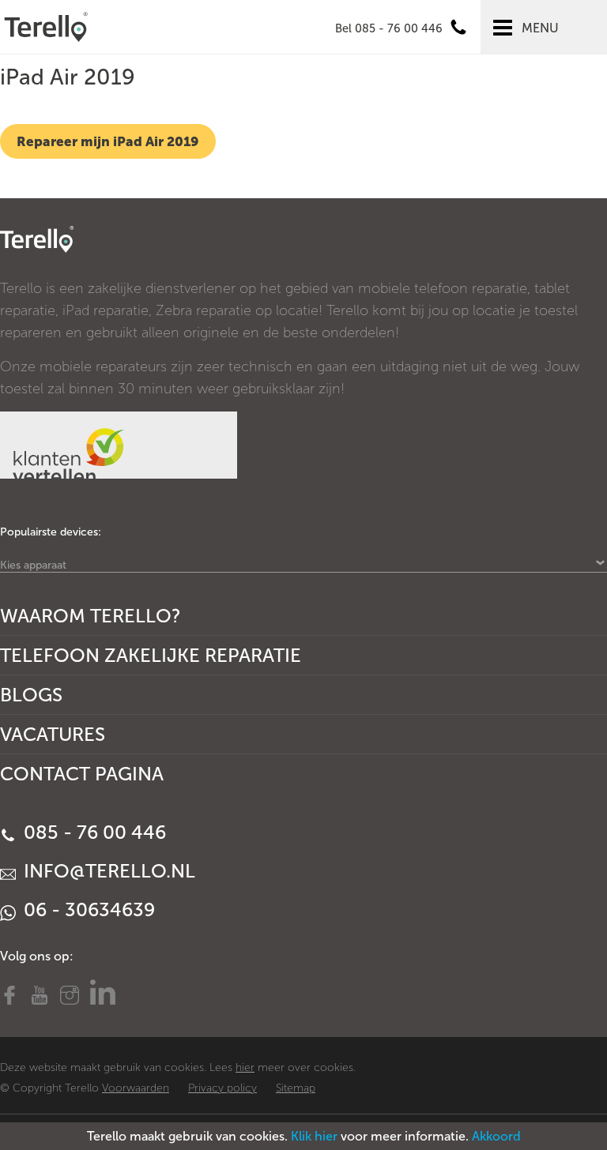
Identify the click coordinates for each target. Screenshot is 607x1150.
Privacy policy (222, 1088)
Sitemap (295, 1088)
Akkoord (496, 1136)
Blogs (31, 694)
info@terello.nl (107, 870)
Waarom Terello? (90, 615)
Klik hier (314, 1136)
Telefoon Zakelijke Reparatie (150, 655)
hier (245, 1067)
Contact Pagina (82, 773)
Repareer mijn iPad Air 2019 (108, 141)
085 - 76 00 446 (92, 832)
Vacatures (52, 734)
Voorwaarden (135, 1088)
